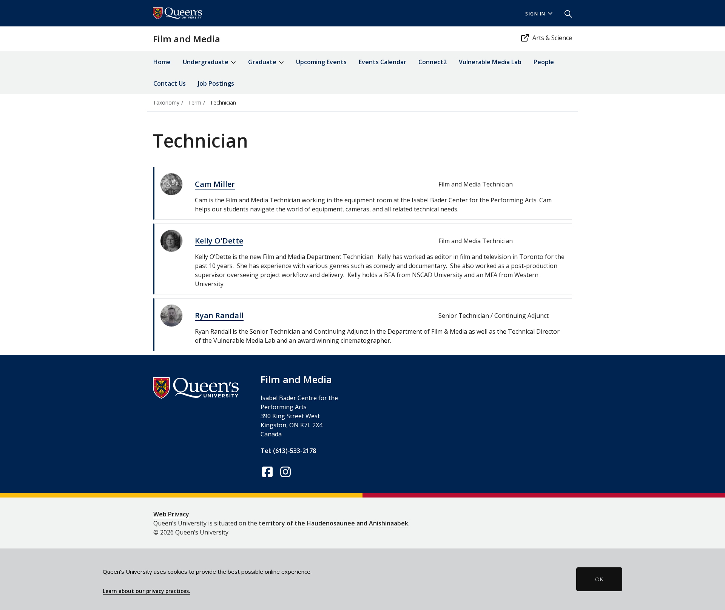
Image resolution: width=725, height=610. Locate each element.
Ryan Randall (219, 315)
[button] (565, 13)
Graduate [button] (263, 62)
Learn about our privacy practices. (146, 591)
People (544, 62)
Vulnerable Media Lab (490, 62)
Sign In (535, 14)
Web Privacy (171, 514)
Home (162, 62)
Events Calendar (382, 62)
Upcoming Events (321, 62)
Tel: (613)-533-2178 (288, 451)
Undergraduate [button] (206, 62)
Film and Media (186, 38)
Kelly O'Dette (219, 241)
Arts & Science (552, 38)
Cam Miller (215, 184)
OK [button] (599, 579)
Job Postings (216, 83)
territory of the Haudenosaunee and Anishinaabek (333, 523)
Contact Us (169, 83)
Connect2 (432, 62)
